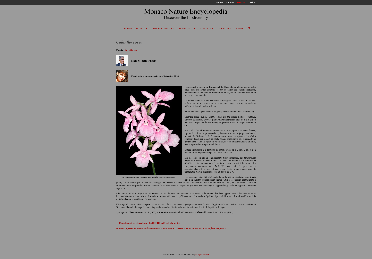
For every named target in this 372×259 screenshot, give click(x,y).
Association (187, 28)
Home (128, 28)
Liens (239, 28)
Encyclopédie (162, 28)
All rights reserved (202, 254)
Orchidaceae (131, 50)
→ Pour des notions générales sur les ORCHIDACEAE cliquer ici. (148, 223)
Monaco (142, 28)
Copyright (207, 28)
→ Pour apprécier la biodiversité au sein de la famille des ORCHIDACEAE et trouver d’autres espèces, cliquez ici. (171, 228)
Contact (225, 28)
